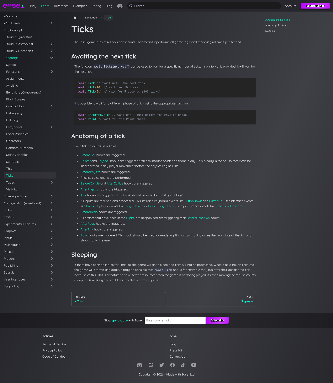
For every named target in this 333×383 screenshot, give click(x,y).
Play (33, 6)
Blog (109, 6)
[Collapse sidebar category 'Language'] (51, 58)
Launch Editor (315, 6)
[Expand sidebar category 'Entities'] (51, 217)
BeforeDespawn (198, 218)
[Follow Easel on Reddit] (151, 366)
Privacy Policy (52, 350)
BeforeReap (89, 212)
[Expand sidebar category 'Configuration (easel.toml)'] (51, 203)
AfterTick (87, 229)
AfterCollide (115, 183)
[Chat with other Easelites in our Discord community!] (120, 5)
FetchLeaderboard (229, 206)
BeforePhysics (91, 172)
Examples (80, 6)
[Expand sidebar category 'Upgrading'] (51, 286)
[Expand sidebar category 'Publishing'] (51, 265)
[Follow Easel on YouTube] (193, 366)
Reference (61, 6)
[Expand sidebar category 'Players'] (51, 258)
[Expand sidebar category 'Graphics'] (51, 231)
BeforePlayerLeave (162, 206)
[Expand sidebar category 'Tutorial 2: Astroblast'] (51, 44)
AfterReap (88, 223)
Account (290, 6)
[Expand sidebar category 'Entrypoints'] (51, 127)
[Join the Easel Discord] (139, 366)
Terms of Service (54, 344)
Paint (84, 235)
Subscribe (217, 320)
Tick (83, 195)
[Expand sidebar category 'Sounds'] (51, 272)
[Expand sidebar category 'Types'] (51, 182)
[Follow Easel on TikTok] (183, 366)
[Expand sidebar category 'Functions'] (51, 71)
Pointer (86, 161)
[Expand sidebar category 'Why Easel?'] (51, 23)
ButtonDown (193, 201)
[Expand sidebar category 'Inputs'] (51, 238)
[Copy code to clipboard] (251, 82)
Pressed (92, 206)
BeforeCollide (90, 183)
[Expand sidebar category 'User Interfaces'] (51, 279)
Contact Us (177, 356)
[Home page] (75, 18)
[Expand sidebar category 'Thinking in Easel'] (51, 196)
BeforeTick (88, 155)
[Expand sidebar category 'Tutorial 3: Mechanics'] (51, 51)
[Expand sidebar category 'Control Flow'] (51, 106)
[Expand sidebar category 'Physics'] (51, 252)
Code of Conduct (54, 356)
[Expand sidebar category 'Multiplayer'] (51, 245)
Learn (45, 6)
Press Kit (176, 350)
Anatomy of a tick (275, 25)
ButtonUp (215, 201)
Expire (130, 218)
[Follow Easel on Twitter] (161, 366)
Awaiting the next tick (277, 19)
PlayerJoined (134, 206)
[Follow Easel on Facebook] (172, 366)
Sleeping (270, 30)
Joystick (103, 161)
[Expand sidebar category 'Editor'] (51, 210)
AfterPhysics (89, 189)
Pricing (96, 6)
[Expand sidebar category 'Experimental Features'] (51, 224)
